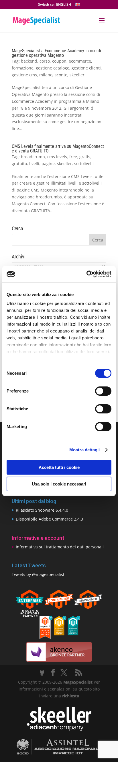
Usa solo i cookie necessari (59, 483)
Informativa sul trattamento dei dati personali (60, 547)
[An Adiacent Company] (59, 729)
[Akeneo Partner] (59, 661)
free (73, 156)
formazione (23, 68)
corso (45, 61)
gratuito (19, 163)
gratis (84, 156)
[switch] (103, 391)
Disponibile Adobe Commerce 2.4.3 (49, 519)
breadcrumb (33, 156)
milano (45, 75)
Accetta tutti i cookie (59, 467)
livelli (34, 163)
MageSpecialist (78, 682)
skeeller (77, 75)
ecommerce (80, 61)
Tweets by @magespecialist (38, 574)
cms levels (57, 156)
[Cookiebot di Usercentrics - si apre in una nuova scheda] (86, 274)
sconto (61, 75)
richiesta (70, 696)
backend (29, 61)
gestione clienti (86, 68)
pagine (48, 163)
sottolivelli (84, 163)
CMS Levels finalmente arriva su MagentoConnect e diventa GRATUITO (58, 149)
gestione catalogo (52, 68)
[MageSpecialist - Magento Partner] (59, 637)
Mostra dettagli (84, 449)
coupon (59, 61)
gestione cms (24, 75)
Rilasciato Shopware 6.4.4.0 (42, 510)
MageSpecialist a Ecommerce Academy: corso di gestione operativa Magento (56, 53)
